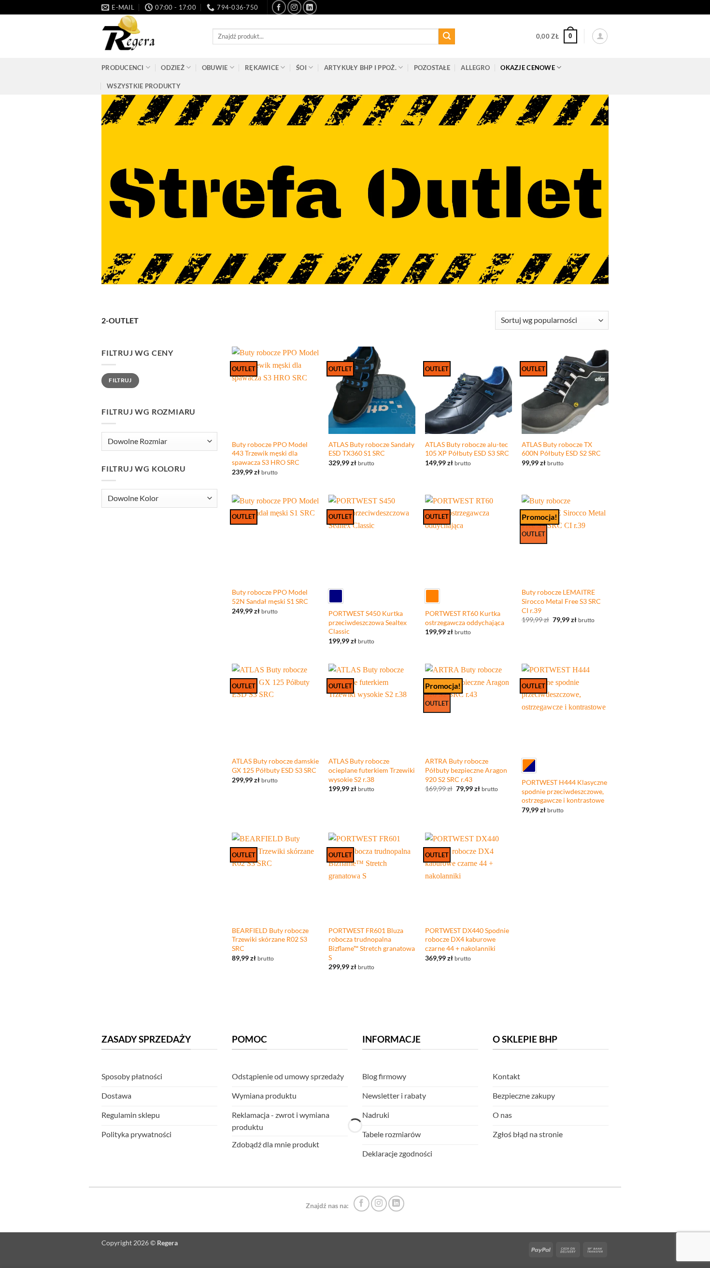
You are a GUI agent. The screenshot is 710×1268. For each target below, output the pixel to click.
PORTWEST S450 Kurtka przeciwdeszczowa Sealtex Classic (367, 622)
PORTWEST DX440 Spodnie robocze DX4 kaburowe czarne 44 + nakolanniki (467, 939)
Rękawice (262, 67)
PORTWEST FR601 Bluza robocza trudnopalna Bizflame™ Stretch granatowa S (371, 943)
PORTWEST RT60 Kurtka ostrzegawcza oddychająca (464, 618)
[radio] (335, 596)
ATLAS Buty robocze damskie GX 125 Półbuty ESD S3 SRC (275, 765)
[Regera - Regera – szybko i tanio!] (149, 36)
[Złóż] (447, 36)
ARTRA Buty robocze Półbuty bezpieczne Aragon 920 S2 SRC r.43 (466, 770)
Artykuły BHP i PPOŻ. (360, 67)
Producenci (122, 67)
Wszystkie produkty (144, 86)
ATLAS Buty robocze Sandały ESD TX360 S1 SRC (371, 449)
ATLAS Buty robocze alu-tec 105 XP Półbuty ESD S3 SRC (467, 449)
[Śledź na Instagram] (294, 7)
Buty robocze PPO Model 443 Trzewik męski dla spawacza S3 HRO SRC (270, 453)
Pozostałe (432, 67)
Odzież (173, 67)
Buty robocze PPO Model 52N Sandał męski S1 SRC (270, 596)
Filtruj (120, 380)
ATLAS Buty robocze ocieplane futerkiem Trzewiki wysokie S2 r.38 (371, 770)
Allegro (475, 67)
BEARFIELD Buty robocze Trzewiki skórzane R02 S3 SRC (270, 939)
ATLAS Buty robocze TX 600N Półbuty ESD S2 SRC (561, 449)
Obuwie (215, 67)
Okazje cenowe (527, 67)
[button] (556, 36)
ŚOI (301, 67)
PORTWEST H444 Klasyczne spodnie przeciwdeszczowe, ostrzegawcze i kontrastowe (564, 791)
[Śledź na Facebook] (279, 7)
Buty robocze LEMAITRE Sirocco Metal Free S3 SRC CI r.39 (561, 601)
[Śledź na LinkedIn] (310, 7)
